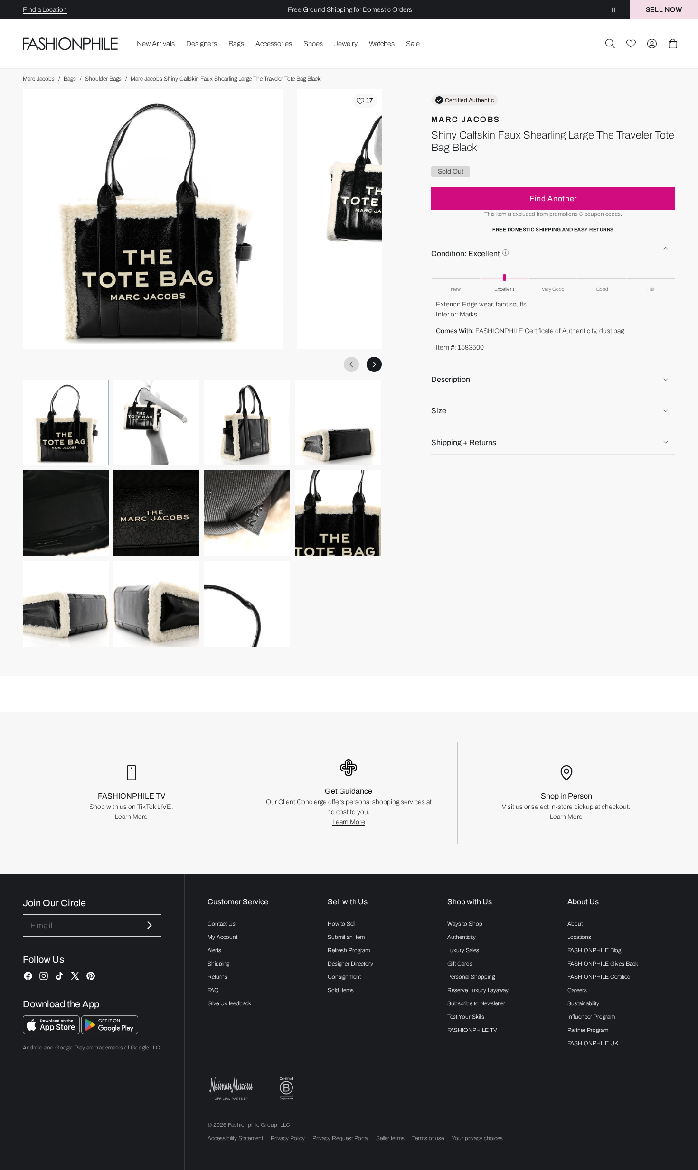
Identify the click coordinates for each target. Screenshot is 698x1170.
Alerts (214, 950)
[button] (610, 43)
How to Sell (341, 923)
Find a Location (45, 9)
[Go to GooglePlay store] (109, 1032)
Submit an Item (346, 937)
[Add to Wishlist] (365, 101)
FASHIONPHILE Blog (594, 950)
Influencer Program (591, 1016)
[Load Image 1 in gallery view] (66, 422)
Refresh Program (349, 950)
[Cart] (672, 43)
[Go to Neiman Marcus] (231, 1088)
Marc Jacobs (39, 78)
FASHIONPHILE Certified (599, 977)
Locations (579, 937)
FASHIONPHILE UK (592, 1043)
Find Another (553, 198)
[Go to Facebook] (28, 976)
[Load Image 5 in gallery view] (66, 513)
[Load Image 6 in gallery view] (156, 513)
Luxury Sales (463, 950)
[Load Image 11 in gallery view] (247, 604)
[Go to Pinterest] (90, 976)
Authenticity (461, 937)
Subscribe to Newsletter (476, 1003)
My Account (222, 937)
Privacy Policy (288, 1138)
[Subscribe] (149, 925)
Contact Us (222, 923)
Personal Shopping (471, 977)
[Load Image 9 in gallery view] (66, 604)
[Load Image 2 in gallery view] (156, 422)
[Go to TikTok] (59, 976)
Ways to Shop (464, 923)
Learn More (131, 816)
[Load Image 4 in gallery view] (338, 422)
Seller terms (390, 1138)
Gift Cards (459, 963)
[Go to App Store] (52, 1032)
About (575, 923)
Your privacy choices (477, 1138)
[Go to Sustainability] (286, 1088)
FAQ (213, 990)
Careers (577, 990)
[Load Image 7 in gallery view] (247, 513)
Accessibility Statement (235, 1138)
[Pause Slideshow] (613, 9)
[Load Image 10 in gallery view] (156, 604)
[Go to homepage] (70, 44)
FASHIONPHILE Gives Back (602, 963)
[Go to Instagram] (43, 976)
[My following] (631, 43)
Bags (70, 78)
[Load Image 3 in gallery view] (247, 422)
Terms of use (428, 1138)
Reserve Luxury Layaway (478, 990)
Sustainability (583, 1003)
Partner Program (587, 1030)
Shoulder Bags (103, 78)
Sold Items (341, 990)
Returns (217, 977)
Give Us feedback (229, 1003)
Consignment (344, 977)
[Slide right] (374, 364)
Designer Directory (350, 963)
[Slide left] (351, 364)
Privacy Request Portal (340, 1138)
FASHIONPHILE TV (472, 1030)
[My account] (651, 43)
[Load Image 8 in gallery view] (338, 513)
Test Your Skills (465, 1016)
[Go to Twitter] (75, 976)
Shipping (218, 963)
